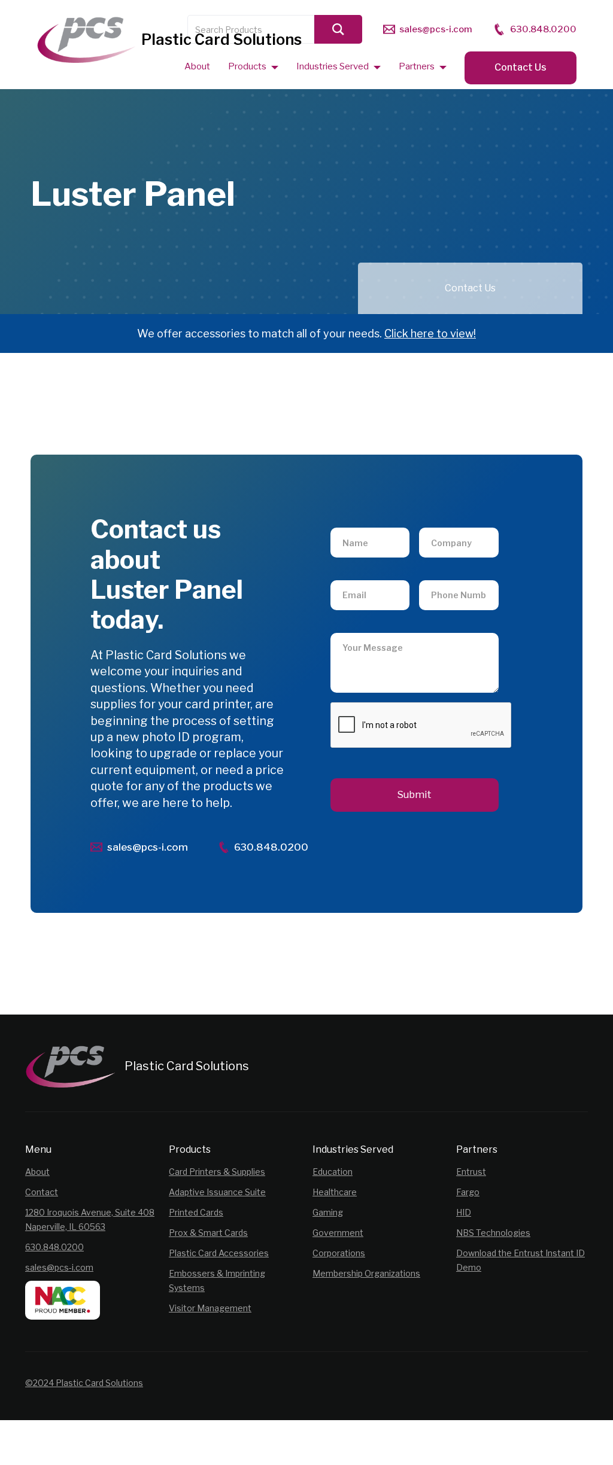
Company (446, 521)
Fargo (468, 1192)
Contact (41, 1192)
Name (351, 521)
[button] (253, 66)
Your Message (365, 626)
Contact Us (520, 67)
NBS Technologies (493, 1233)
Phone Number (455, 574)
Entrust (471, 1171)
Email (351, 574)
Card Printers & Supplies (217, 1171)
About (37, 1171)
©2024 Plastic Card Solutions (84, 1383)
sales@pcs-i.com (59, 1267)
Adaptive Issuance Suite (217, 1192)
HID (463, 1212)
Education (332, 1171)
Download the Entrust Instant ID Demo (520, 1260)
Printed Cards (196, 1212)
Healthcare (334, 1192)
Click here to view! (430, 333)
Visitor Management (210, 1308)
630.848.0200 (54, 1247)
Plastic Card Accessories (219, 1253)
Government (337, 1233)
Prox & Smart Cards (208, 1233)
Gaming (327, 1212)
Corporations (338, 1253)
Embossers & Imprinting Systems (217, 1280)
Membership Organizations (366, 1273)
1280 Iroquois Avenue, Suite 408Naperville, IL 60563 (89, 1219)
